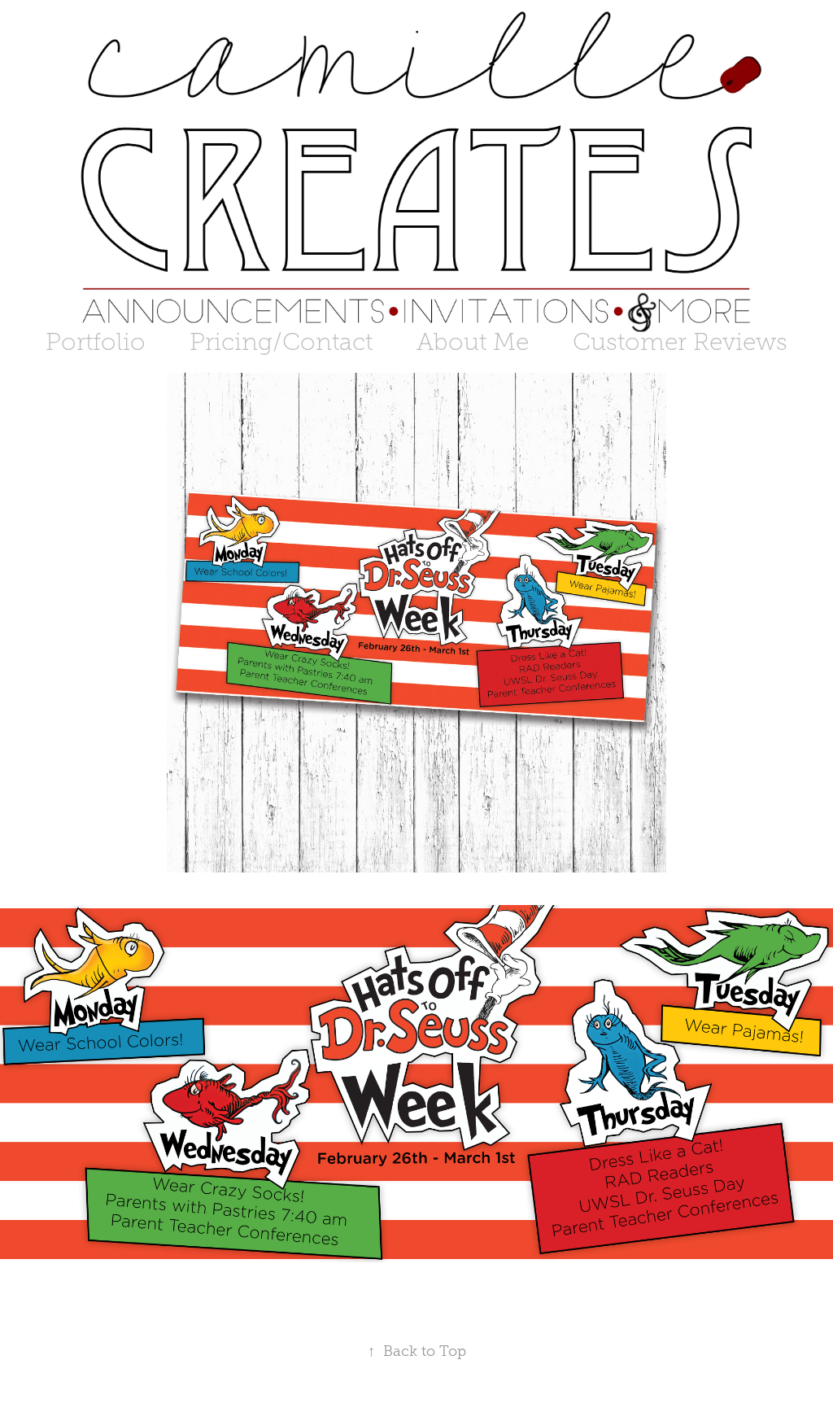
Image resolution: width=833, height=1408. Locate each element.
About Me (472, 342)
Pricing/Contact (281, 342)
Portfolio (96, 342)
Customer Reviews (680, 342)
